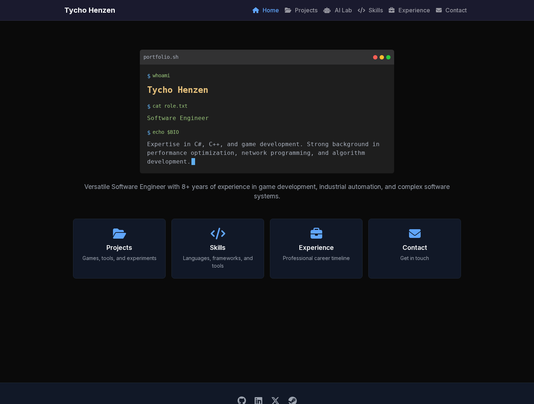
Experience (413, 10)
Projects (305, 10)
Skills (375, 10)
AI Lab (342, 10)
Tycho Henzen (89, 10)
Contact (455, 10)
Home (270, 10)
